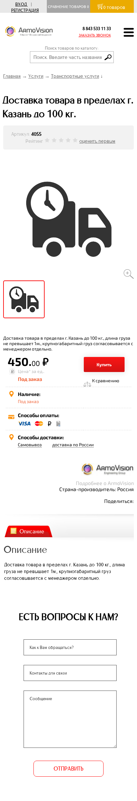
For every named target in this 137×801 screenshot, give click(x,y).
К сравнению (105, 380)
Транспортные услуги (75, 76)
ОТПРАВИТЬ (68, 768)
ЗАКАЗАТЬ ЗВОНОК (95, 35)
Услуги (35, 76)
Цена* (24, 371)
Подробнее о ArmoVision (105, 483)
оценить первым (97, 141)
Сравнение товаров (68, 6)
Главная (12, 76)
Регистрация (25, 10)
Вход (21, 4)
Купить (104, 364)
